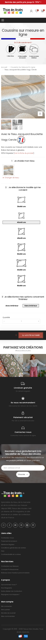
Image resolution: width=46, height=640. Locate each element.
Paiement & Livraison (9, 541)
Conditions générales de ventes (13, 548)
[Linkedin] (33, 525)
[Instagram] (3, 525)
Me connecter (6, 606)
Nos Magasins (6, 588)
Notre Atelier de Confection (11, 591)
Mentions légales (7, 544)
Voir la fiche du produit (23, 153)
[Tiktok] (27, 525)
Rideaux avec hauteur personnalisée (15, 573)
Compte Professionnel (9, 569)
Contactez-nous (7, 538)
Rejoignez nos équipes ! (10, 594)
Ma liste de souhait (8, 613)
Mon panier (5, 609)
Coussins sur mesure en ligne (22, 67)
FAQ (2, 551)
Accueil (4, 67)
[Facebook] (9, 525)
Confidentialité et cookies (11, 554)
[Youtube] (15, 525)
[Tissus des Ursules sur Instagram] (11, 365)
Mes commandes (8, 616)
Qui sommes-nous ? (9, 584)
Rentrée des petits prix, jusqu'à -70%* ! (23, 2)
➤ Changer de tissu (11, 177)
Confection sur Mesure (10, 566)
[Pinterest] (21, 525)
